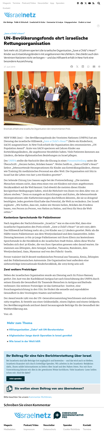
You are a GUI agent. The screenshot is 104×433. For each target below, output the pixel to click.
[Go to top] (98, 27)
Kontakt (6, 8)
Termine (16, 3)
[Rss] (93, 3)
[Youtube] (90, 3)
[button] (98, 3)
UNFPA (12, 160)
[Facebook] (82, 3)
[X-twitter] (86, 3)
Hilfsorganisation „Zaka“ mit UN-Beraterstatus (36, 329)
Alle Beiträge (8, 22)
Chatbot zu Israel (84, 22)
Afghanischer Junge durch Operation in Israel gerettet (40, 335)
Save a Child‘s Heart (55, 141)
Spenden (60, 3)
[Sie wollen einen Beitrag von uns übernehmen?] (9, 389)
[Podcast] (78, 3)
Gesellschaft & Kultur (37, 22)
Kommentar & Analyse (55, 22)
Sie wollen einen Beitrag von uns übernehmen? (49, 388)
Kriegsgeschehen (70, 22)
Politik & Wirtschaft (21, 22)
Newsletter (43, 3)
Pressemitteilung (76, 160)
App (52, 3)
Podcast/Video (29, 3)
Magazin (7, 3)
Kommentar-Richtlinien (40, 397)
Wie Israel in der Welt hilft (24, 341)
